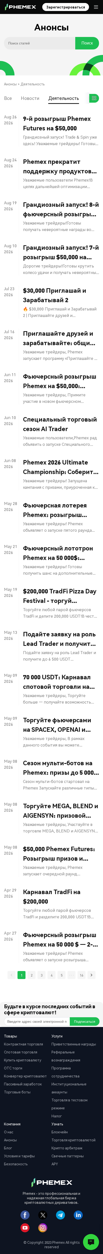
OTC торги (13, 1068)
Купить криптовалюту (22, 1060)
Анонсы (10, 84)
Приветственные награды (74, 1044)
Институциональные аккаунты (69, 1088)
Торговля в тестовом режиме (70, 1104)
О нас (8, 1132)
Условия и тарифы (19, 1156)
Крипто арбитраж (67, 1148)
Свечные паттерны (68, 1156)
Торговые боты (17, 1092)
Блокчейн (60, 1132)
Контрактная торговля (23, 1044)
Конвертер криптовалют (25, 1076)
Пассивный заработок (23, 1084)
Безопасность (16, 1164)
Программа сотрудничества (66, 1072)
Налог (57, 1116)
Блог (8, 1148)
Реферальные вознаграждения (66, 1056)
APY (55, 1164)
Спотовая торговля (20, 1052)
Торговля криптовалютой (74, 1140)
